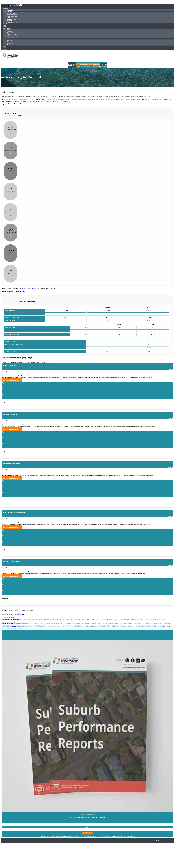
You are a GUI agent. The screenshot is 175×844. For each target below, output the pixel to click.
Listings (5, 49)
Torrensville (140, 619)
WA (2, 638)
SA (82, 626)
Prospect (57, 626)
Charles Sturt (79, 623)
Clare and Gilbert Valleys (90, 623)
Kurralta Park (65, 619)
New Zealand (10, 10)
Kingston (13, 625)
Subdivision (10, 45)
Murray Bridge (105, 625)
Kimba (8, 625)
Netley (97, 619)
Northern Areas (128, 625)
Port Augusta (30, 626)
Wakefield (148, 626)
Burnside (60, 623)
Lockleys (72, 619)
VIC (2, 636)
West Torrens (169, 626)
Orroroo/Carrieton (162, 625)
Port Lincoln (37, 626)
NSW (3, 630)
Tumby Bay (130, 626)
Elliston (111, 623)
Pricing (5, 23)
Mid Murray (64, 625)
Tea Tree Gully (114, 626)
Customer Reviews (12, 22)
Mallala (43, 625)
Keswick (49, 619)
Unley (135, 626)
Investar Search (11, 13)
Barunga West (42, 623)
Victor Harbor (141, 626)
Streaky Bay (102, 626)
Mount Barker (77, 625)
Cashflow (9, 40)
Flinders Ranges (118, 623)
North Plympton (104, 619)
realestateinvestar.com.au (29, 288)
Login (4, 46)
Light (17, 625)
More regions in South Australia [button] (10, 619)
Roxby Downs (77, 626)
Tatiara (108, 626)
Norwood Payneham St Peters (141, 625)
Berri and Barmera (52, 623)
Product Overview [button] (7, 11)
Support (9, 20)
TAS (3, 635)
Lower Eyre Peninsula (25, 625)
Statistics (5, 48)
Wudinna (9, 628)
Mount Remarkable (96, 625)
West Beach (153, 619)
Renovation (10, 43)
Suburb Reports (11, 34)
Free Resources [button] (7, 28)
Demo (8, 29)
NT (2, 629)
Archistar (9, 17)
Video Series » (10, 32)
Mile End (84, 619)
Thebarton (133, 619)
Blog (4, 26)
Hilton (44, 619)
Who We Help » (11, 37)
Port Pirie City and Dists (48, 626)
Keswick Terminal (56, 619)
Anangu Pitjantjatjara (27, 623)
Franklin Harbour (127, 623)
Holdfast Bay (149, 623)
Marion (58, 625)
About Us (5, 25)
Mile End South (91, 619)
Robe (71, 626)
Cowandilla (35, 619)
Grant (143, 623)
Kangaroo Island (157, 623)
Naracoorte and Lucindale (116, 625)
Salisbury (86, 626)
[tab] (9, 114)
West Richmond (161, 619)
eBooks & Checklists (12, 35)
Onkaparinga (153, 625)
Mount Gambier (86, 625)
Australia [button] (5, 8)
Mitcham (70, 625)
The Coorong (122, 626)
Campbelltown (67, 623)
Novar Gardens (113, 619)
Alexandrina (18, 623)
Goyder (139, 623)
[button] (6, 38)
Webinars (9, 31)
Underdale (146, 619)
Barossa (35, 623)
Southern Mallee (94, 626)
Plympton (120, 619)
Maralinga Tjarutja (50, 625)
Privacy (171, 840)
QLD (3, 632)
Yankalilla (15, 628)
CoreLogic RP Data (12, 16)
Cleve (98, 623)
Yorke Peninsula (23, 628)
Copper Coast (104, 623)
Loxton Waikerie (36, 625)
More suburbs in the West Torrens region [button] (13, 614)
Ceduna (73, 623)
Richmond (126, 619)
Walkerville (154, 626)
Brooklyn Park (19, 619)
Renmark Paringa (64, 626)
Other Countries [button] (16, 626)
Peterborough (5, 626)
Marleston (78, 619)
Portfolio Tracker (11, 19)
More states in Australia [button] (8, 623)
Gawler (134, 623)
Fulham (40, 619)
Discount (9, 41)
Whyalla (4, 628)
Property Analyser (12, 14)
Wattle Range (161, 626)
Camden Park (27, 619)
